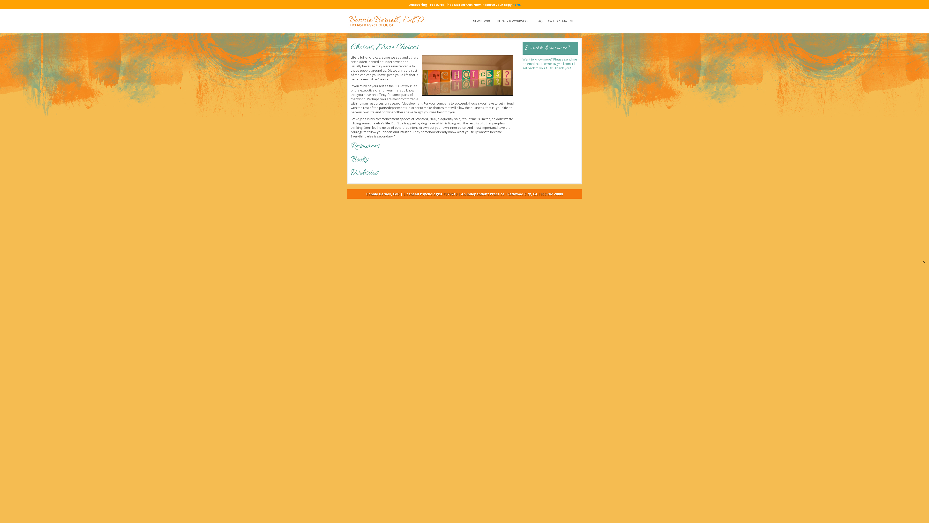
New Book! (481, 21)
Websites (364, 172)
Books (359, 159)
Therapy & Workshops (513, 21)
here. (516, 4)
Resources (365, 146)
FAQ (540, 21)
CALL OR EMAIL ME (561, 21)
